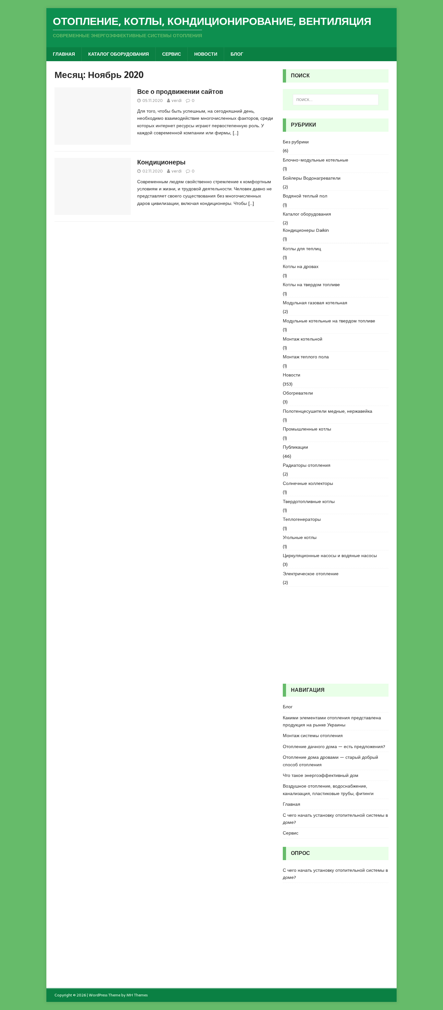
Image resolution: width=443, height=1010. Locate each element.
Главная (64, 54)
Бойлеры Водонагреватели (312, 178)
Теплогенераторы (302, 519)
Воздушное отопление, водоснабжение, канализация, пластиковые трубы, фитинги (328, 789)
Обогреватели (298, 393)
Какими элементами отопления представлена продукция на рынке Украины (332, 721)
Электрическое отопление (311, 573)
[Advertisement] (336, 635)
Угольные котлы (300, 537)
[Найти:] (335, 99)
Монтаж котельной (302, 338)
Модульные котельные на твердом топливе (329, 320)
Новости (205, 54)
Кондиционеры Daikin (306, 230)
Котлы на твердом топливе (311, 284)
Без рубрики (296, 141)
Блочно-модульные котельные (315, 159)
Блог (237, 54)
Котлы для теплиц (302, 248)
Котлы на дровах (300, 266)
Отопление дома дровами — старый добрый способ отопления (330, 761)
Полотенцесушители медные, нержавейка (327, 411)
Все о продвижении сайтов (180, 91)
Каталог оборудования (118, 54)
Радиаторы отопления (306, 465)
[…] (235, 132)
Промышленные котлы (307, 428)
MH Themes (137, 995)
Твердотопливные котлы (309, 501)
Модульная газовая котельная (315, 302)
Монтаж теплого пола (306, 356)
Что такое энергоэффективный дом (320, 775)
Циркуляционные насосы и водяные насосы (330, 555)
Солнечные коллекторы (308, 483)
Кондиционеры (161, 162)
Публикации (295, 447)
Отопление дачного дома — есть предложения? (334, 746)
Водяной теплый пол (305, 195)
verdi (177, 100)
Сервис (171, 54)
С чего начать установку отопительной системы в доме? (335, 819)
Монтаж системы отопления (313, 735)
